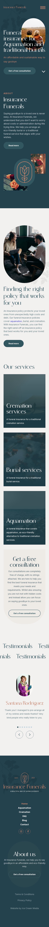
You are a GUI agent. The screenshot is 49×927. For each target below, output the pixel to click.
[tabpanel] (24, 698)
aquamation (16, 321)
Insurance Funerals (15, 7)
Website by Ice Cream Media (24, 908)
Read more (14, 145)
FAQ (24, 816)
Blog (24, 820)
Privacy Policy (24, 900)
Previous (19, 734)
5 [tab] (26, 727)
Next (30, 734)
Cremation (24, 812)
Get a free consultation (20, 71)
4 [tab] (24, 727)
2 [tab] (20, 727)
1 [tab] (17, 727)
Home (24, 803)
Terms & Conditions (24, 894)
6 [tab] (29, 727)
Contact (24, 824)
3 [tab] (22, 727)
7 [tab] (31, 727)
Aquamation (24, 808)
